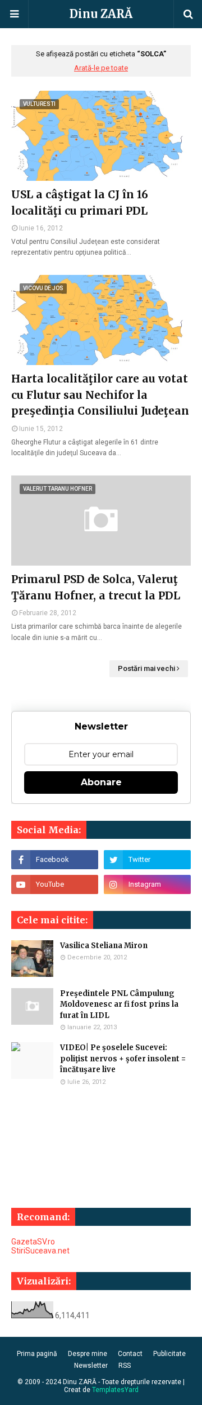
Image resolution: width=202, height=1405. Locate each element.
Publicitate (169, 1354)
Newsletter (91, 1366)
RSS (124, 1366)
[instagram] (147, 884)
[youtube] (54, 884)
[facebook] (54, 859)
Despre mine (87, 1354)
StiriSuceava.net (40, 1250)
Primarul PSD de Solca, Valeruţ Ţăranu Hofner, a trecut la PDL (95, 587)
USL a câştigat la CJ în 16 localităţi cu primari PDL (79, 202)
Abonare (101, 782)
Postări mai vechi (146, 668)
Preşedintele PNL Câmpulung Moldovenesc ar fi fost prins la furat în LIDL (119, 1004)
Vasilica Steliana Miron (104, 945)
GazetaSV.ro (33, 1241)
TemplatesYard (115, 1390)
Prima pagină (37, 1354)
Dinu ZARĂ (101, 14)
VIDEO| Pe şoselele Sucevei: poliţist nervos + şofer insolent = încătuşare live (123, 1058)
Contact (130, 1354)
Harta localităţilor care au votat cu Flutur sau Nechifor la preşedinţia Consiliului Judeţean (100, 394)
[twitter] (147, 859)
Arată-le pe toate (101, 68)
